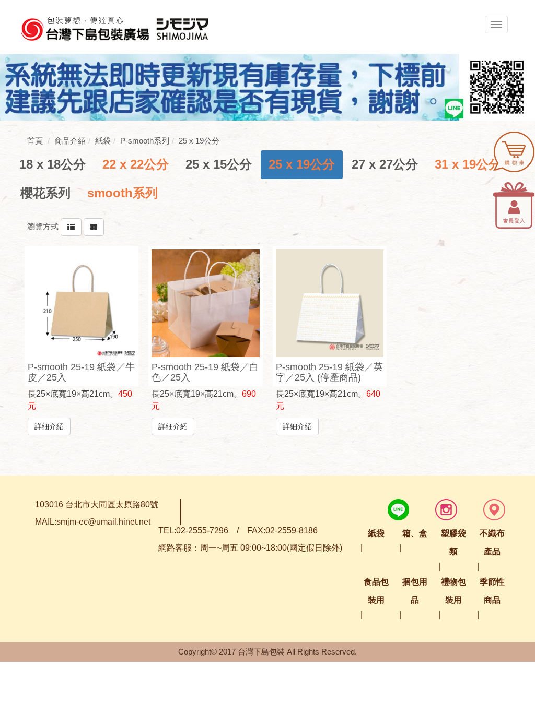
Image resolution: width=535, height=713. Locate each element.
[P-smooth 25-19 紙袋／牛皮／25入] (82, 303)
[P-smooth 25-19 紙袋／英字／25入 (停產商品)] (330, 303)
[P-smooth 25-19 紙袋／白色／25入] (206, 303)
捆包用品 (414, 590)
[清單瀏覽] (71, 226)
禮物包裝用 (453, 590)
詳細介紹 (49, 426)
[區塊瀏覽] (94, 226)
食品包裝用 (376, 590)
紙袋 (376, 533)
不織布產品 (492, 542)
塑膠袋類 (453, 542)
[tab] (52, 164)
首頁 (35, 140)
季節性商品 (492, 590)
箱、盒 (414, 533)
